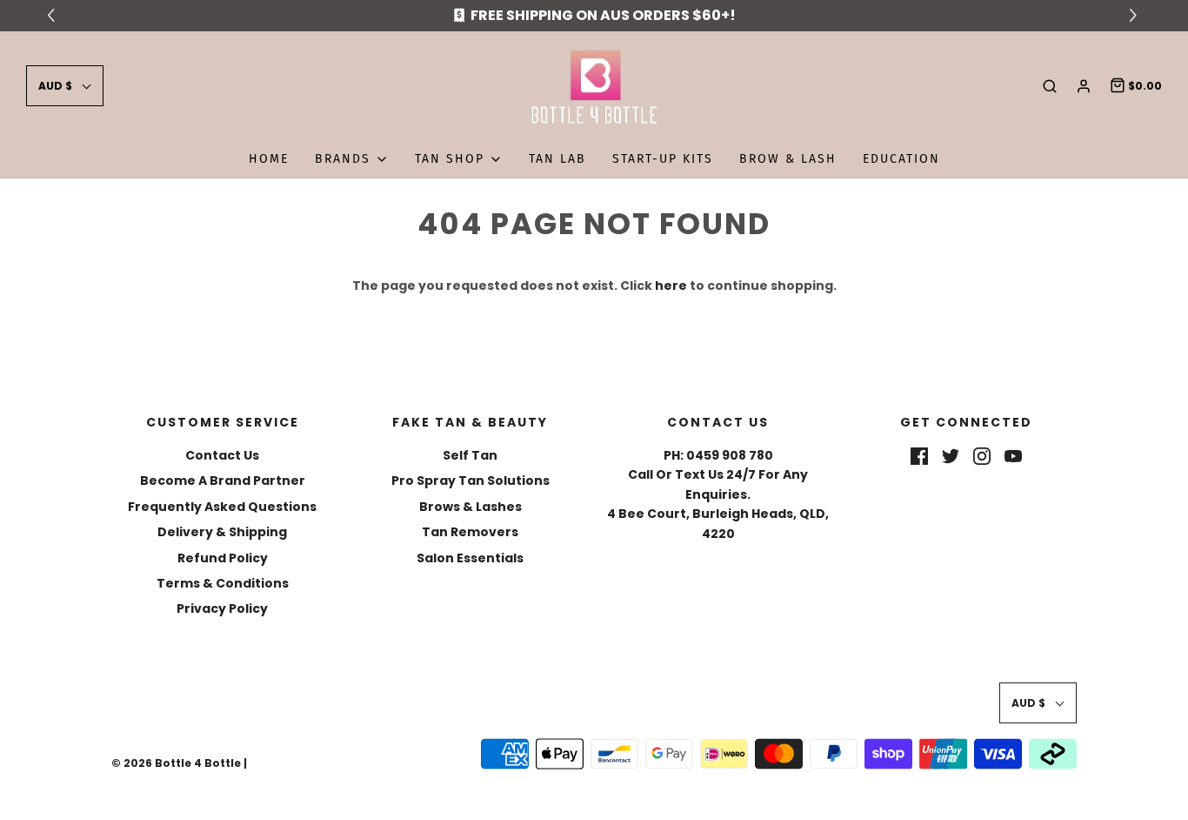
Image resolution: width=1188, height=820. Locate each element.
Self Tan (470, 455)
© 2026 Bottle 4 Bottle (176, 763)
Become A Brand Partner (222, 480)
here (671, 285)
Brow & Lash (788, 158)
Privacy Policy (222, 608)
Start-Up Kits (662, 158)
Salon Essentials (470, 558)
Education (901, 158)
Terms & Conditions (223, 583)
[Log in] (1083, 86)
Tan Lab (557, 158)
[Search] (1049, 86)
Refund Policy (222, 558)
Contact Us (222, 455)
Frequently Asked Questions (222, 506)
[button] (64, 85)
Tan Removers (470, 532)
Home (269, 158)
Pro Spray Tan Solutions (470, 480)
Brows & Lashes (470, 506)
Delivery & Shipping (222, 532)
